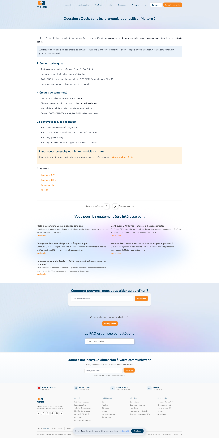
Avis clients (162, 414)
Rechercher (141, 298)
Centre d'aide (134, 402)
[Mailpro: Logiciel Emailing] (42, 4)
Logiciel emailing (80, 405)
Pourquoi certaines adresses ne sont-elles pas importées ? (142, 243)
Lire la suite (42, 235)
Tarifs (110, 5)
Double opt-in (47, 185)
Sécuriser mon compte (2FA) (140, 414)
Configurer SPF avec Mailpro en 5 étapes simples (63, 243)
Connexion (156, 5)
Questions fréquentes (137, 405)
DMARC (44, 190)
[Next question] (115, 206)
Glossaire (105, 408)
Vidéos (104, 411)
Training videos (110, 324)
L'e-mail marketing (108, 414)
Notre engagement (164, 405)
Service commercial (164, 408)
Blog (103, 402)
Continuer (137, 431)
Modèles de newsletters (82, 411)
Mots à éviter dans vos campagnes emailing (60, 225)
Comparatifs (106, 417)
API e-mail (78, 417)
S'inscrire (129, 370)
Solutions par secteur (81, 402)
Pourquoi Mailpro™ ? (165, 402)
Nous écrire (134, 408)
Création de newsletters (82, 408)
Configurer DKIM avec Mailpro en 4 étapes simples (137, 225)
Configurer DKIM (48, 180)
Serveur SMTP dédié (81, 414)
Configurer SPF (48, 175)
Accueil (68, 5)
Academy (105, 405)
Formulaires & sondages (82, 420)
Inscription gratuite (172, 5)
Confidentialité (124, 431)
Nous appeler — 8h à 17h (139, 411)
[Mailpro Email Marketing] (40, 400)
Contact (160, 411)
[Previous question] (106, 206)
